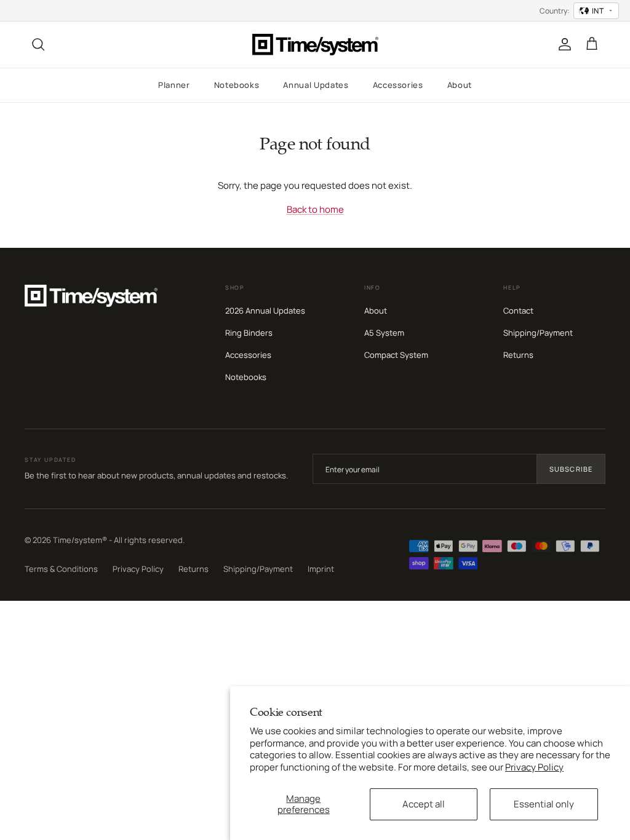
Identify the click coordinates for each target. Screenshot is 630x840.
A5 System (384, 332)
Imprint (321, 568)
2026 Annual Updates (265, 310)
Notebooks (237, 84)
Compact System (396, 354)
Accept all (423, 804)
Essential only (544, 804)
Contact (518, 310)
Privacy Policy (534, 767)
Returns (518, 354)
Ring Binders (249, 332)
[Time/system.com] (315, 44)
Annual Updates (315, 84)
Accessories (398, 84)
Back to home (315, 209)
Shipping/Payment (538, 332)
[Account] (562, 44)
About (459, 84)
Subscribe (570, 468)
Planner (174, 84)
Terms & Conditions (61, 568)
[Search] (38, 44)
